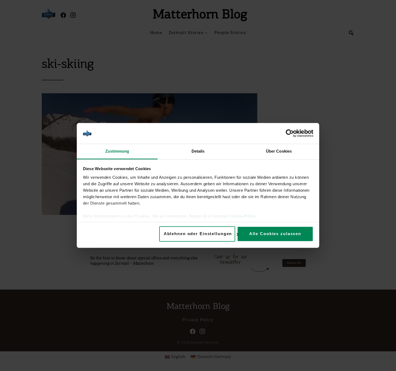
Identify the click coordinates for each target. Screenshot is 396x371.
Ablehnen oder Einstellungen (198, 234)
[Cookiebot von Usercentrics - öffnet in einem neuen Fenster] (289, 133)
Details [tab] (198, 151)
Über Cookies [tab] (279, 151)
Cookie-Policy (243, 216)
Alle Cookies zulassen (275, 234)
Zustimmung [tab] (117, 151)
